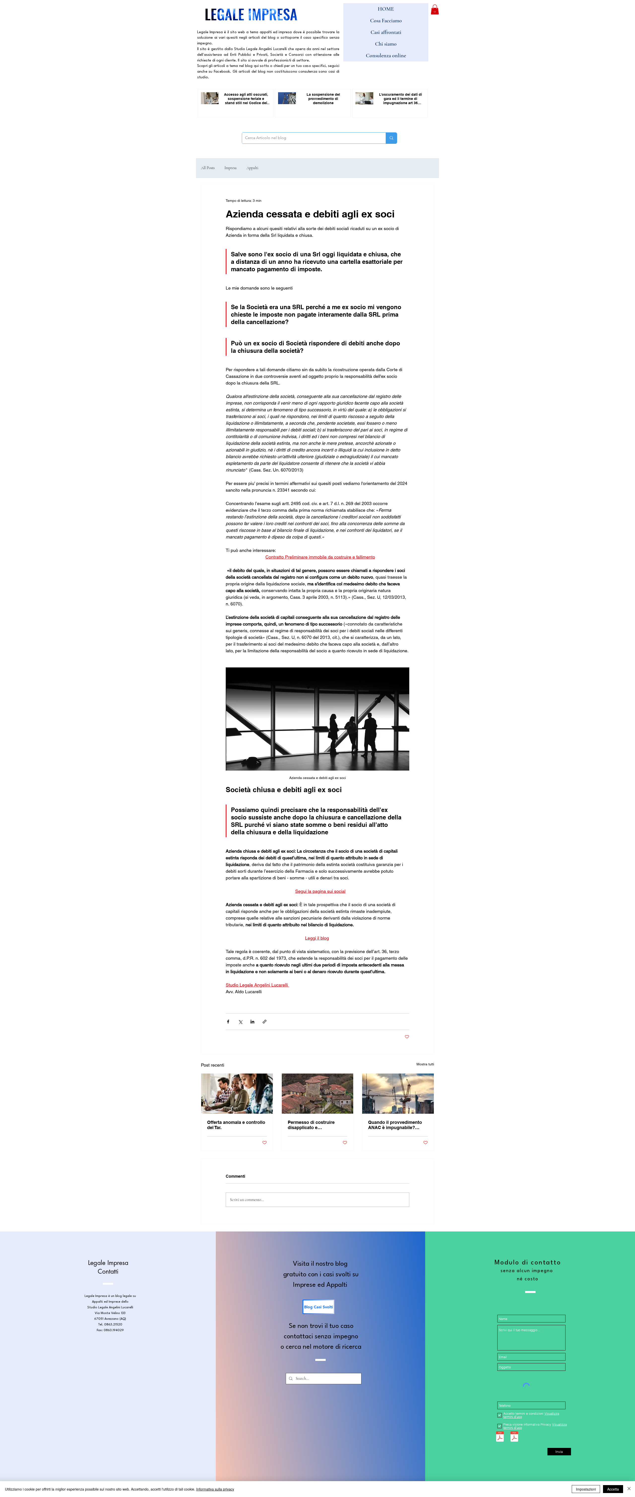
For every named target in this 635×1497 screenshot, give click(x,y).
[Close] (629, 1489)
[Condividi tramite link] (264, 1021)
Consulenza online (386, 55)
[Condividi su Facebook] (228, 1021)
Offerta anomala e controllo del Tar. (236, 1125)
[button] (435, 9)
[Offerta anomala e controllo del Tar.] (237, 1094)
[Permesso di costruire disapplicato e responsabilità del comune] (317, 1094)
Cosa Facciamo (386, 20)
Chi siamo (386, 44)
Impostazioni (586, 1489)
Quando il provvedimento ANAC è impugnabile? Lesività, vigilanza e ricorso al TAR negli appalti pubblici (397, 1125)
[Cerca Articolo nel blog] (391, 138)
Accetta (613, 1489)
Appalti (252, 167)
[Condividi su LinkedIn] (252, 1021)
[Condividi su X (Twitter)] (240, 1021)
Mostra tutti (425, 1064)
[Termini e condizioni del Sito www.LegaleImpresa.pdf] (500, 1437)
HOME (386, 9)
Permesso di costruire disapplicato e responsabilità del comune (316, 1125)
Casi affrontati (386, 32)
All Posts (208, 167)
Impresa (230, 167)
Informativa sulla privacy (215, 1489)
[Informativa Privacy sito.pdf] (514, 1437)
